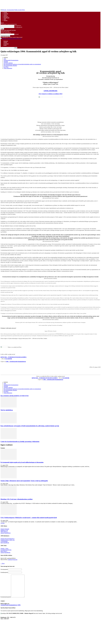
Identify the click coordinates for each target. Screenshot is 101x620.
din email (16, 34)
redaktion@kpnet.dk (12, 559)
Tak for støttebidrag (7, 410)
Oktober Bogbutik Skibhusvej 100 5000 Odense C (5, 530)
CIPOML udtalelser (8, 63)
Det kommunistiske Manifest (10, 65)
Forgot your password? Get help (8, 30)
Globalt (5, 42)
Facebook (6, 13)
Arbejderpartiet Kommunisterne (11, 60)
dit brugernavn (17, 25)
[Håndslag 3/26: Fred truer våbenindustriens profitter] (9, 496)
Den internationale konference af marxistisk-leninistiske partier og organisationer (22, 64)
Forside (5, 12)
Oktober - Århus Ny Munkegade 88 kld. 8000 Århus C (6, 550)
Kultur (5, 45)
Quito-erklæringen (8, 68)
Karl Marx (6, 67)
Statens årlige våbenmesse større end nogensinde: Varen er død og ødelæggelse (24, 480)
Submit (2, 601)
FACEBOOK (8, 358)
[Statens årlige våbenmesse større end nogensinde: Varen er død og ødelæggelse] (9, 478)
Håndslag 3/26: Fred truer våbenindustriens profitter (17, 499)
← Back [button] (3, 563)
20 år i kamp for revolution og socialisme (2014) (50, 93)
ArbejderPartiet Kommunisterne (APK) (11, 605)
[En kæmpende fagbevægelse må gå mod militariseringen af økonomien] (9, 459)
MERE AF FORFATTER (22, 395)
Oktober (5, 20)
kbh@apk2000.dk (5, 542)
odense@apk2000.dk (5, 533)
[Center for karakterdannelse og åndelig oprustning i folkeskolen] (9, 438)
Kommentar (6, 597)
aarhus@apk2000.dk (5, 552)
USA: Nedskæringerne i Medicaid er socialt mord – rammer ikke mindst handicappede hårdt (29, 517)
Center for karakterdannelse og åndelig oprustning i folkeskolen (20, 441)
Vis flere (3, 523)
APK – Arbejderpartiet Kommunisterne (16, 361)
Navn (4, 569)
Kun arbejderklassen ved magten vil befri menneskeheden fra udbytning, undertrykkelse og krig (30, 426)
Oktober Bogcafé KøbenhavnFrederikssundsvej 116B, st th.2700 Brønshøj (8, 540)
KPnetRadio (6, 17)
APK (5, 19)
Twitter (5, 15)
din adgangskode (18, 27)
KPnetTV (6, 16)
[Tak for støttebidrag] (9, 407)
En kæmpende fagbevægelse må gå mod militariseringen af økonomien (22, 462)
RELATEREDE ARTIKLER (8, 395)
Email (4, 572)
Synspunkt (6, 43)
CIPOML (6, 61)
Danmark (6, 41)
